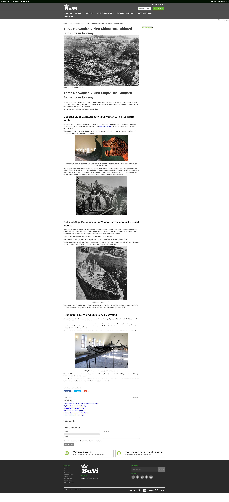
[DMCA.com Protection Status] (147, 28)
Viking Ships (77, 387)
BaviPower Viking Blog (77, 23)
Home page (68, 13)
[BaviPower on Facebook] (137, 477)
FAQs (65, 470)
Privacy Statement (69, 474)
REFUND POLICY (69, 482)
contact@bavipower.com (13, 1)
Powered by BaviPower (77, 490)
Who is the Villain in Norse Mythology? (74, 410)
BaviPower (67, 490)
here (149, 454)
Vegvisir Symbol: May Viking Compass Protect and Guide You (81, 403)
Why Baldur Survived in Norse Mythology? (75, 406)
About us (66, 468)
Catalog (77, 13)
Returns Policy (68, 478)
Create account (159, 4)
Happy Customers (145, 13)
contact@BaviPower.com (91, 478)
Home (65, 23)
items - (159, 8)
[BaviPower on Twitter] (133, 477)
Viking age (70, 387)
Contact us (130, 13)
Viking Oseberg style (105, 126)
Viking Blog (68, 17)
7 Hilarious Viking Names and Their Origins (76, 413)
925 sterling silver (105, 13)
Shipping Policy (68, 480)
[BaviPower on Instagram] (146, 477)
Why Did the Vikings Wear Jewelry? (74, 415)
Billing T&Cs (67, 476)
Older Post (68, 397)
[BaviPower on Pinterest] (151, 477)
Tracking (120, 13)
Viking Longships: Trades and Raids (74, 408)
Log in (152, 4)
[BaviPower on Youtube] (142, 477)
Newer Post (134, 397)
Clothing (89, 13)
